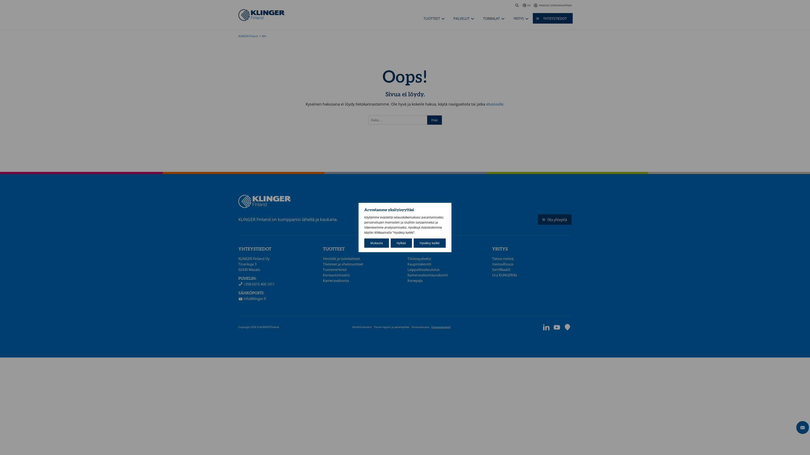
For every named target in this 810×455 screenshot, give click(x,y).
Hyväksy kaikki (430, 243)
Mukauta (376, 243)
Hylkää (401, 243)
